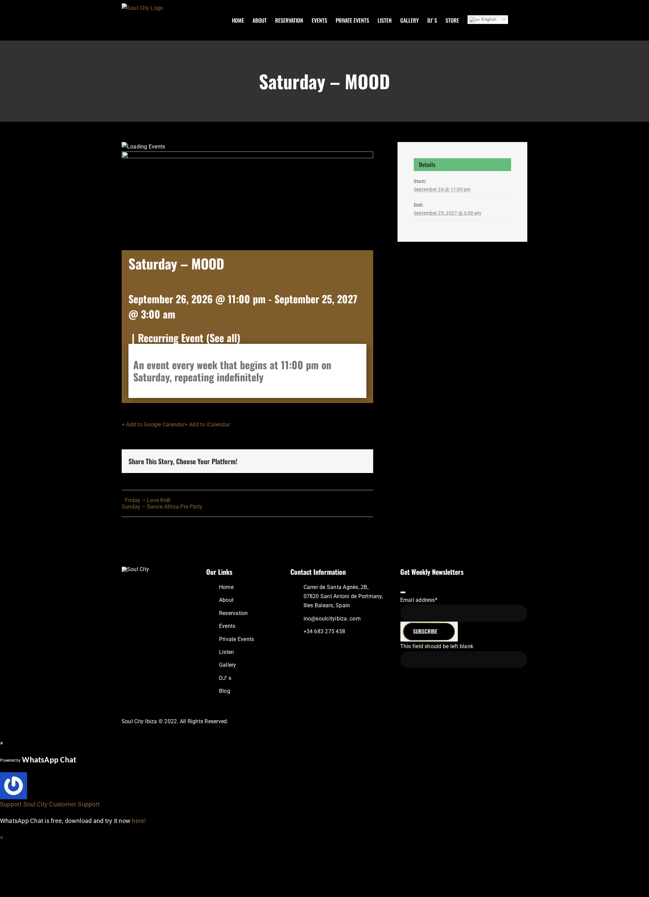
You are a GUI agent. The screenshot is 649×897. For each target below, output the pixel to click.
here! (139, 820)
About (226, 600)
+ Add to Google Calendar (153, 424)
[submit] (403, 592)
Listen (226, 652)
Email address (418, 600)
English (488, 19)
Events (227, 626)
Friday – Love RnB (147, 500)
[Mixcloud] (497, 721)
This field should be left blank (436, 646)
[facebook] (475, 721)
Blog (224, 691)
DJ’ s (225, 678)
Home (226, 587)
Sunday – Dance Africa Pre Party (162, 506)
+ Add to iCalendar (207, 424)
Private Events (236, 639)
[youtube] (508, 721)
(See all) (223, 337)
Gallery (227, 665)
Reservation (233, 613)
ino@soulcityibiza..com (332, 618)
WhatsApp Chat (49, 760)
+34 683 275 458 (324, 631)
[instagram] (486, 721)
